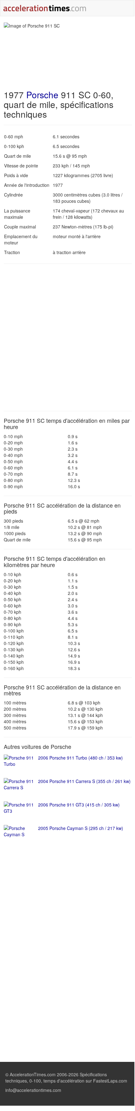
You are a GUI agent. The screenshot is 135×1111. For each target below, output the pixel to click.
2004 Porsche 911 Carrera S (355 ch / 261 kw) (84, 781)
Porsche (42, 94)
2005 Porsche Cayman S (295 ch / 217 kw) (80, 828)
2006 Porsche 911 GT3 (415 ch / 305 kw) (79, 804)
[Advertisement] (67, 337)
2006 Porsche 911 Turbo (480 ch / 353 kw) (80, 758)
